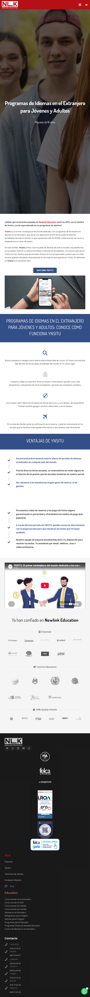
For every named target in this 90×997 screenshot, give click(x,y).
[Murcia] (7, 981)
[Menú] (80, 5)
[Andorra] (7, 966)
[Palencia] (7, 988)
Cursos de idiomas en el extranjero (20, 929)
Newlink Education (47, 222)
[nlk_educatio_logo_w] (10, 4)
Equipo (8, 868)
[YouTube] (23, 748)
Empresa (8, 861)
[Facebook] (7, 748)
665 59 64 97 (15, 955)
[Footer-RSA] (45, 757)
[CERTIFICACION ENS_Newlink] (45, 810)
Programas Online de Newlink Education (22, 925)
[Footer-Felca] (45, 771)
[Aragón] (7, 974)
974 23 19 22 (15, 948)
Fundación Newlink (13, 880)
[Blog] (7, 886)
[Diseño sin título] (45, 782)
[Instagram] (12, 748)
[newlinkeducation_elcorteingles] (12, 641)
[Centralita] (7, 944)
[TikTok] (29, 748)
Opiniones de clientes (14, 874)
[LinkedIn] (18, 748)
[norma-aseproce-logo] (45, 795)
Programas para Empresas (16, 922)
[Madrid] (7, 951)
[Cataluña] (7, 959)
